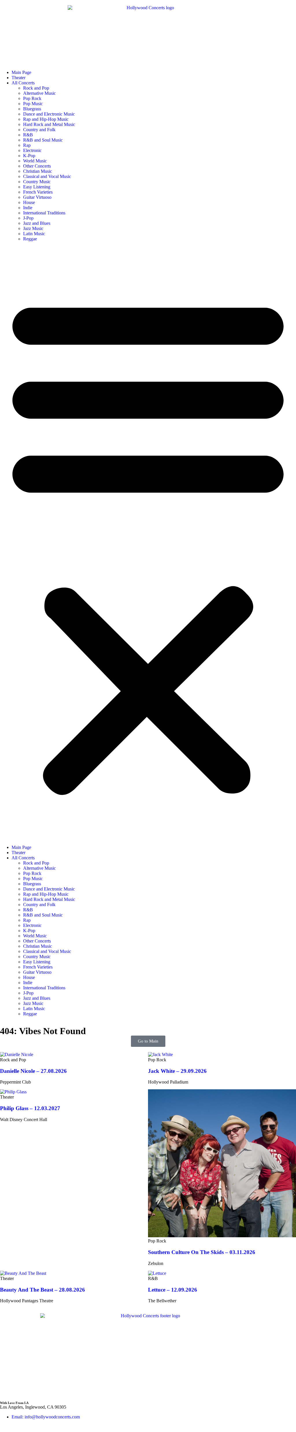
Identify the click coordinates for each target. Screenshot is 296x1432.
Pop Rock (32, 98)
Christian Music (37, 171)
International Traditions (44, 212)
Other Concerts (37, 166)
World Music (35, 160)
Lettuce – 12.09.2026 (172, 1290)
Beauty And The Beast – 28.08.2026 (42, 1290)
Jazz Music (33, 228)
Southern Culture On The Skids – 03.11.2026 (201, 1252)
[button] (148, 543)
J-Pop (28, 218)
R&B (28, 134)
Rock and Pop (36, 88)
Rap (27, 145)
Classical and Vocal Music (47, 176)
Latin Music (34, 233)
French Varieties (38, 192)
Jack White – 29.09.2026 (177, 1071)
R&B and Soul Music (43, 140)
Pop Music (33, 103)
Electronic (32, 150)
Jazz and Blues (36, 223)
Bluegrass (32, 108)
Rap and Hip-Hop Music (46, 119)
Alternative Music (39, 93)
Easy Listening (36, 186)
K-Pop (29, 155)
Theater (18, 77)
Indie (27, 207)
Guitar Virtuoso (37, 197)
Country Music (37, 181)
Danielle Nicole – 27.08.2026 (33, 1071)
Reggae (30, 238)
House (29, 202)
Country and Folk (39, 129)
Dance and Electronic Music (49, 114)
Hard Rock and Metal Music (49, 124)
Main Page (21, 72)
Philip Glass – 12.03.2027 (30, 1108)
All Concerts (23, 82)
